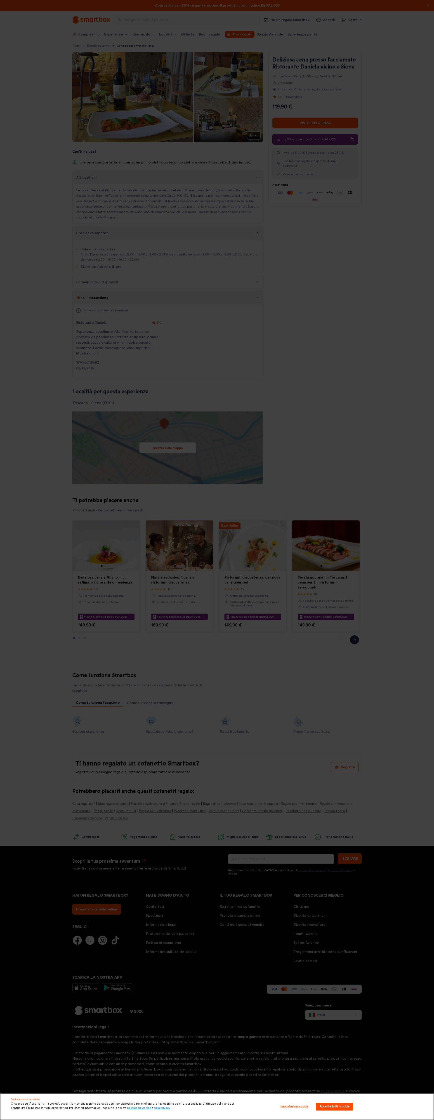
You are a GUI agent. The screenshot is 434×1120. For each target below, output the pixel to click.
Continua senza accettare (25, 1099)
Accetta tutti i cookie (334, 1107)
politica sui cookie (139, 1108)
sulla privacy (162, 1108)
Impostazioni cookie (294, 1107)
